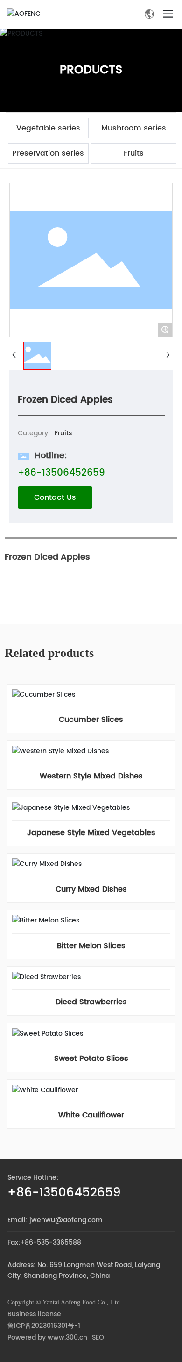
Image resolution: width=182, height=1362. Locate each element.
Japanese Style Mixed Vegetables (91, 833)
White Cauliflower (91, 1115)
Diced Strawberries (91, 1002)
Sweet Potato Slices (91, 1058)
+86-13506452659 (61, 473)
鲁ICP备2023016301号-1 (43, 1325)
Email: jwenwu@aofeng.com (55, 1220)
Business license (34, 1314)
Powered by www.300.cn (47, 1337)
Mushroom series (133, 128)
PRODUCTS (91, 69)
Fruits (134, 153)
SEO (98, 1337)
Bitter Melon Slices (91, 946)
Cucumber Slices (91, 719)
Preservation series (48, 153)
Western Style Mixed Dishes (91, 776)
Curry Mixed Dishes (91, 889)
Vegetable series (48, 128)
